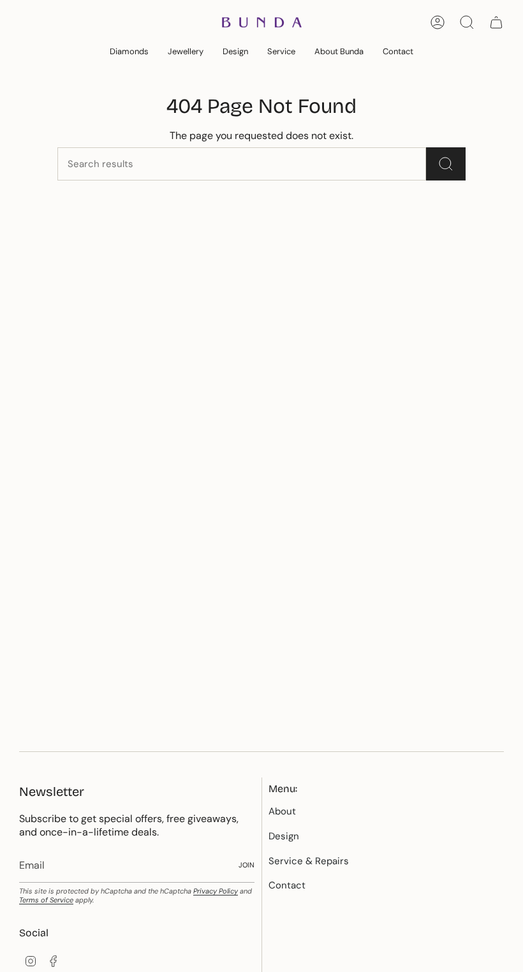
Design (284, 836)
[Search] (446, 163)
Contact (287, 885)
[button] (129, 52)
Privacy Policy (215, 891)
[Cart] (496, 22)
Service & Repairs (309, 861)
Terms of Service (46, 899)
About (282, 811)
